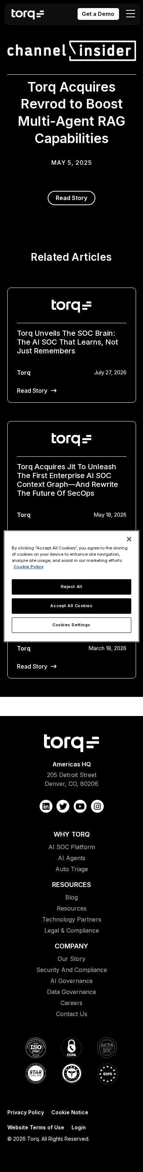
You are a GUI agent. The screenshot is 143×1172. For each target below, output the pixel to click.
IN (97, 806)
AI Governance (71, 980)
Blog (71, 897)
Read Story (71, 198)
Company (71, 946)
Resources (71, 884)
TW (62, 806)
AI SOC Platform (71, 847)
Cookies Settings (71, 624)
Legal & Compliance (71, 930)
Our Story (71, 958)
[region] (72, 586)
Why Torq (72, 834)
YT (80, 806)
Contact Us (71, 1014)
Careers (71, 1003)
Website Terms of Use (35, 1127)
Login (79, 1127)
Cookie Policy (29, 566)
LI (46, 806)
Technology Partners (71, 919)
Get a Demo (98, 13)
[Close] (129, 539)
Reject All (71, 586)
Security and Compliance (71, 969)
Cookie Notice (69, 1112)
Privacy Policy (25, 1112)
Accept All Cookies (71, 605)
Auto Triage (71, 869)
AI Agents (71, 858)
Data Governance (71, 991)
